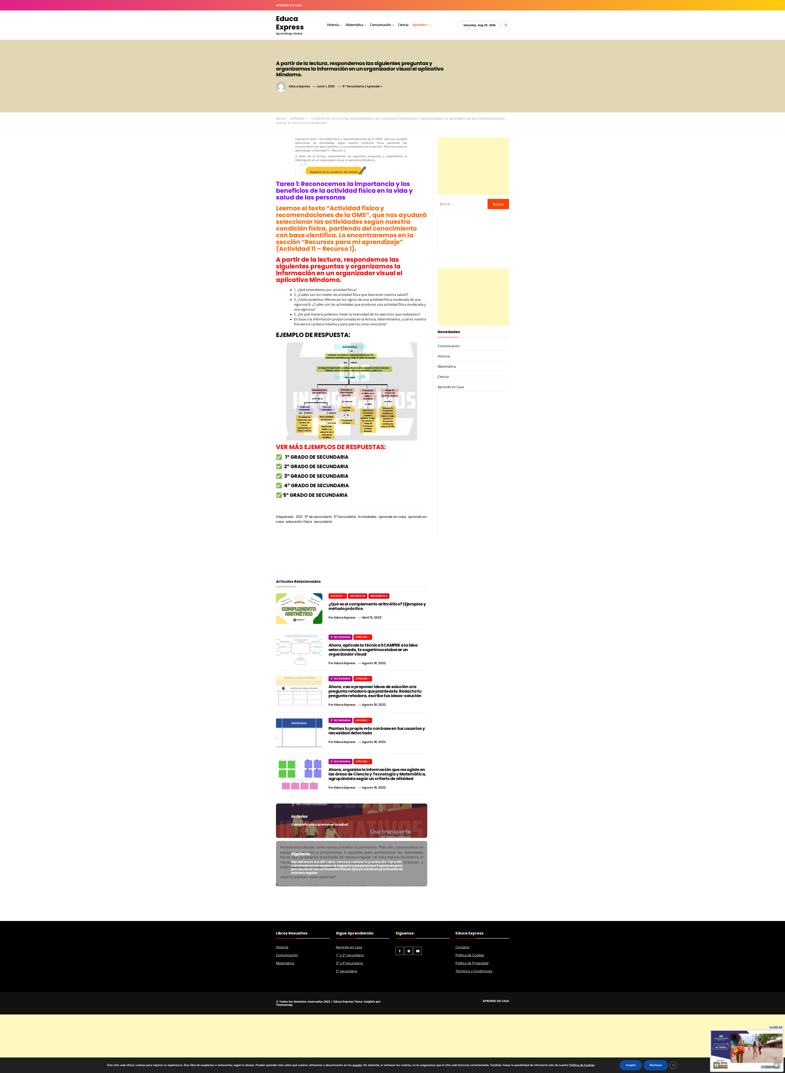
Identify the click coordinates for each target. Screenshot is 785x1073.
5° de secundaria (318, 516)
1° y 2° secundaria (350, 955)
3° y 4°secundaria (349, 963)
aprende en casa (392, 516)
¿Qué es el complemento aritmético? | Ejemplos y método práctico (377, 606)
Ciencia (403, 25)
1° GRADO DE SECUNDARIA (317, 457)
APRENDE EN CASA (289, 5)
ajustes (357, 1065)
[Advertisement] (473, 166)
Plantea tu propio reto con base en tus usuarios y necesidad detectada (377, 731)
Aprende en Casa (451, 387)
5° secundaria (346, 971)
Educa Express (290, 23)
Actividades (367, 516)
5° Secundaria (353, 86)
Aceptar (631, 1065)
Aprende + (420, 25)
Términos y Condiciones (473, 971)
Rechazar (656, 1065)
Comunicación (380, 25)
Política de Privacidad (471, 963)
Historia (333, 25)
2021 (299, 516)
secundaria (323, 521)
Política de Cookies (469, 955)
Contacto (462, 947)
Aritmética (358, 596)
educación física (299, 521)
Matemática (354, 25)
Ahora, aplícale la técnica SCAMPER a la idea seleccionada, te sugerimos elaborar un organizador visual (373, 649)
